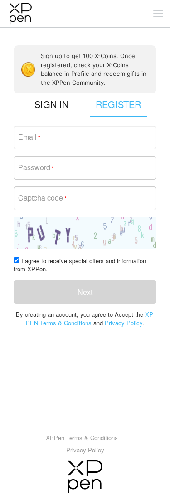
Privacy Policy (123, 323)
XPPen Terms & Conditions (82, 437)
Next (85, 292)
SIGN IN (51, 104)
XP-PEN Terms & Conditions (90, 318)
